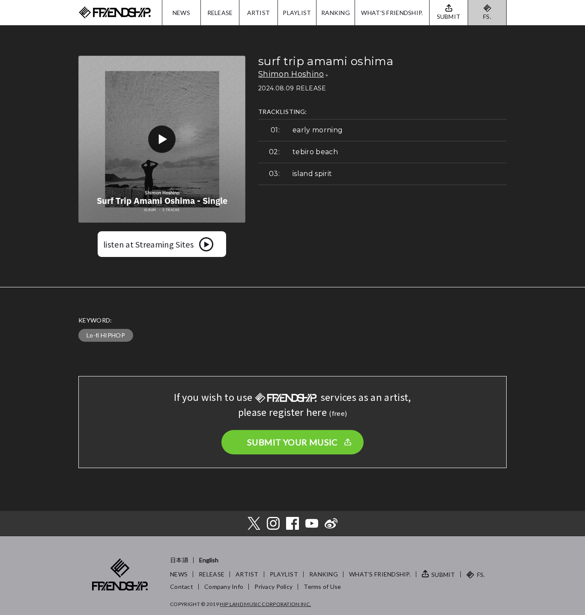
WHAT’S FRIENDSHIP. (380, 574)
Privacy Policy (273, 586)
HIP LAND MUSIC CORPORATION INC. (265, 604)
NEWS (181, 12)
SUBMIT (443, 574)
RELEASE (220, 12)
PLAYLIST (297, 12)
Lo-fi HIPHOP (106, 335)
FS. (487, 16)
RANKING (335, 12)
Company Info (223, 586)
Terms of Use (322, 586)
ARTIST (258, 12)
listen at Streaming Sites (148, 244)
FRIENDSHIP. (114, 12)
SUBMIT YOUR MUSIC (292, 442)
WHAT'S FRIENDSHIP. (392, 12)
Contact (181, 586)
